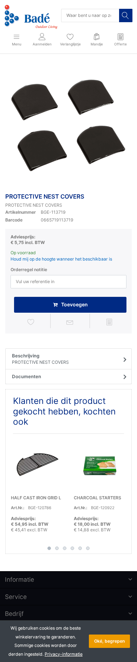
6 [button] (88, 548)
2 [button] (57, 548)
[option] (68, 124)
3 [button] (64, 548)
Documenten (26, 376)
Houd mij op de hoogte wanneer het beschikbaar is (61, 259)
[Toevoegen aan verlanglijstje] (31, 322)
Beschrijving (40, 359)
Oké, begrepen (109, 641)
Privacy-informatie (64, 654)
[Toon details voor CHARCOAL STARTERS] (100, 465)
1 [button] (49, 548)
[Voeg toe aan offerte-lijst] (109, 322)
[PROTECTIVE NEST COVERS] (68, 124)
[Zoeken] (125, 15)
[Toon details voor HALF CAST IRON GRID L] (37, 465)
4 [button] (72, 548)
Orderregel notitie (29, 269)
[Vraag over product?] (70, 322)
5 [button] (80, 548)
